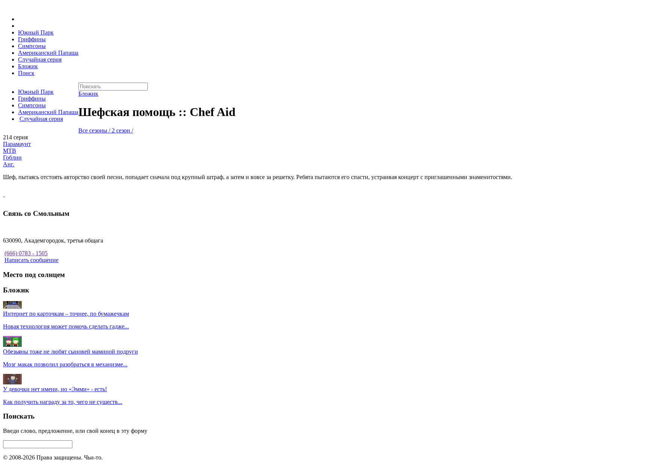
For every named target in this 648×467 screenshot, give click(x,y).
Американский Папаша (48, 53)
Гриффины (32, 39)
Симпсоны (32, 46)
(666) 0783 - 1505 (26, 253)
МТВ (9, 151)
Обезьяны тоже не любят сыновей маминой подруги (70, 351)
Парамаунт (17, 144)
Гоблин (12, 157)
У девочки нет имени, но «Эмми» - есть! (55, 389)
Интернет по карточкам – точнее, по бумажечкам (66, 313)
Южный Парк (36, 32)
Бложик (28, 66)
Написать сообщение (31, 260)
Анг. (8, 164)
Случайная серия (40, 59)
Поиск (26, 73)
